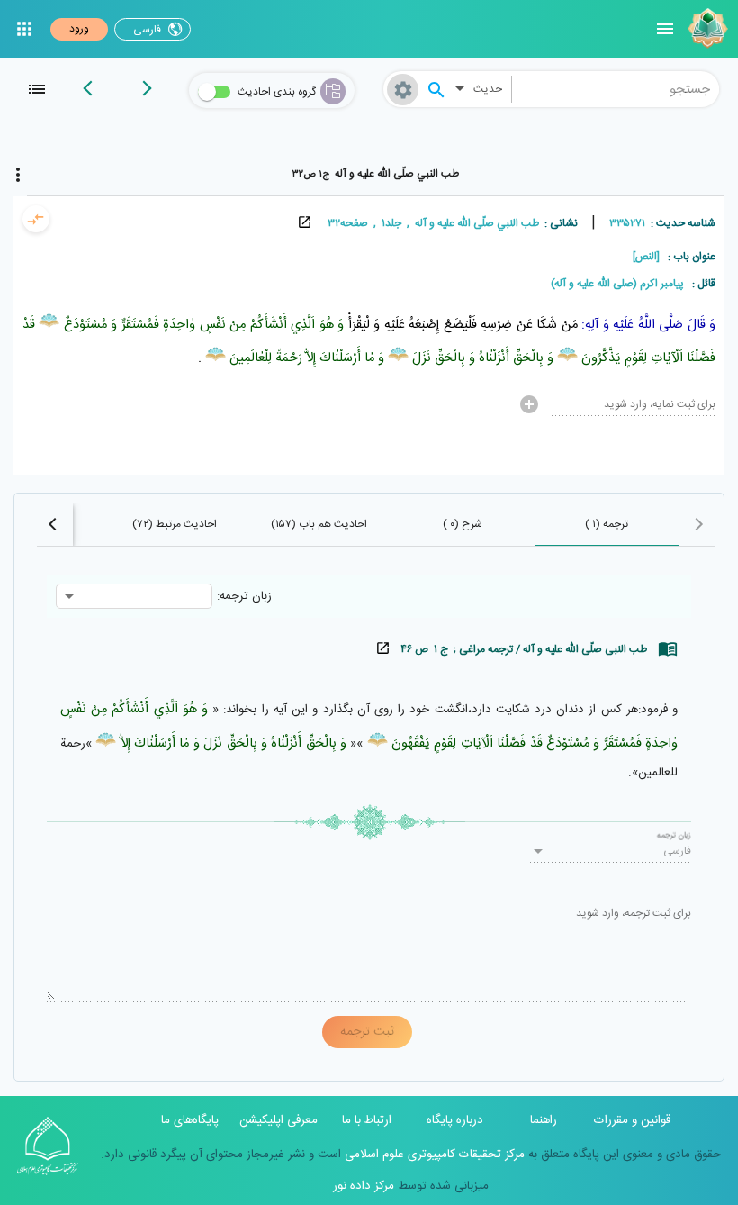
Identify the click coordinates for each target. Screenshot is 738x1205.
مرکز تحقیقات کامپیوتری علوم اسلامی (433, 1154)
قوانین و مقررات (632, 1120)
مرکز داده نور (363, 1186)
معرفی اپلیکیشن (278, 1120)
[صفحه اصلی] (706, 29)
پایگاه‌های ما (190, 1120)
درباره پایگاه (455, 1120)
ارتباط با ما (367, 1120)
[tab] (375, 173)
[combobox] (616, 89)
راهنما (543, 1120)
